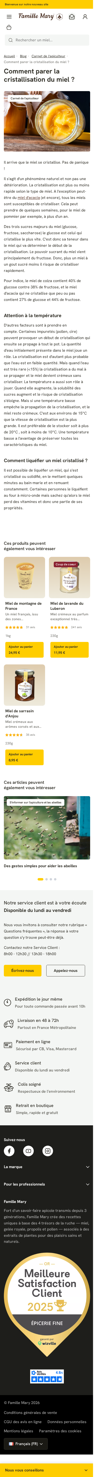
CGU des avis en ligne (23, 1421)
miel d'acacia (29, 197)
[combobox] (47, 40)
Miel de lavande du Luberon (66, 606)
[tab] (40, 879)
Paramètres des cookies (60, 1431)
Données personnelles (67, 1421)
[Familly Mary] (41, 16)
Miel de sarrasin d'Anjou (19, 714)
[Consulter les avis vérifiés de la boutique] (47, 1376)
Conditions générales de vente (30, 1412)
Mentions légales (18, 1430)
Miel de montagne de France (23, 606)
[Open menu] (9, 16)
